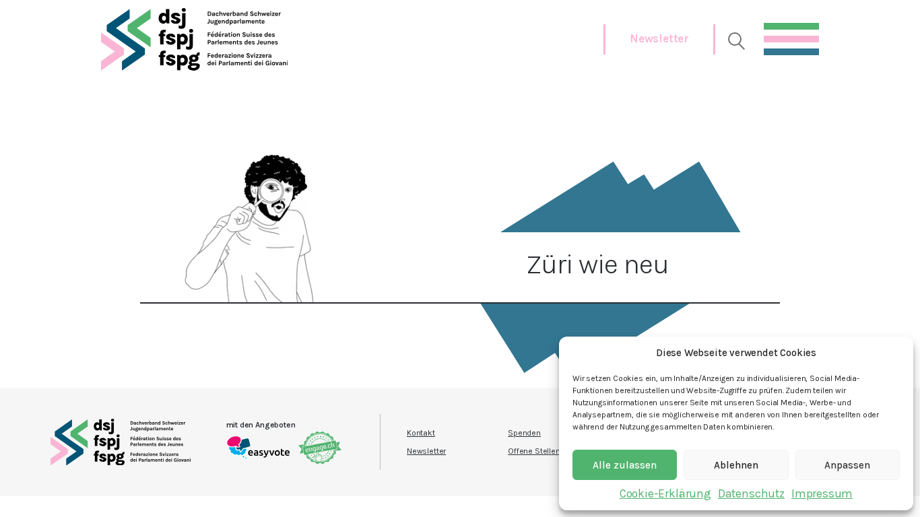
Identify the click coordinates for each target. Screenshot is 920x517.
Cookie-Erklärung (665, 493)
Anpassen (847, 465)
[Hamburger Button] (791, 35)
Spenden (524, 433)
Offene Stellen (534, 451)
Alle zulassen (625, 465)
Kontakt (421, 433)
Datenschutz (751, 493)
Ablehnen (736, 465)
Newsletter (659, 38)
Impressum (822, 493)
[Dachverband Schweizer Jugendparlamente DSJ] (194, 39)
